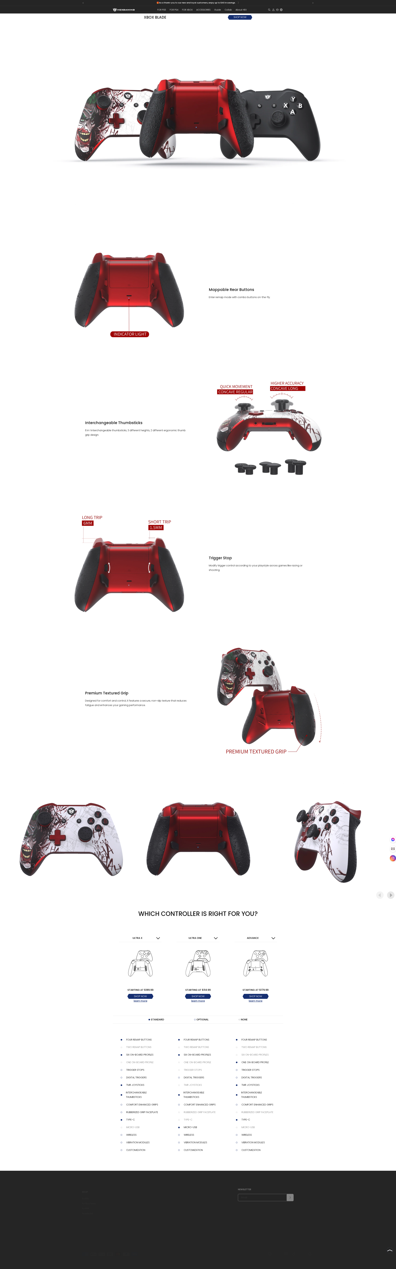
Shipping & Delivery (126, 1194)
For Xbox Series (89, 1199)
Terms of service (227, 1261)
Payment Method (124, 1214)
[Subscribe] (290, 1195)
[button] (161, 10)
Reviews (157, 1204)
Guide (189, 1194)
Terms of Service (124, 1228)
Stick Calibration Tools (197, 1209)
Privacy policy (210, 1261)
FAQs (119, 1223)
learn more (140, 1001)
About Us (158, 1194)
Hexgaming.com (159, 1262)
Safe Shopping (124, 1219)
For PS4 (85, 1204)
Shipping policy (244, 1261)
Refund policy (123, 1209)
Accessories (87, 1209)
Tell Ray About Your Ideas (165, 1219)
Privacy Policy (160, 1214)
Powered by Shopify (176, 1262)
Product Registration (126, 1199)
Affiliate (190, 1199)
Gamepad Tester (195, 1204)
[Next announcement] (313, 3)
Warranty (121, 1204)
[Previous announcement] (83, 3)
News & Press (160, 1209)
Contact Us (159, 1199)
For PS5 (85, 1194)
